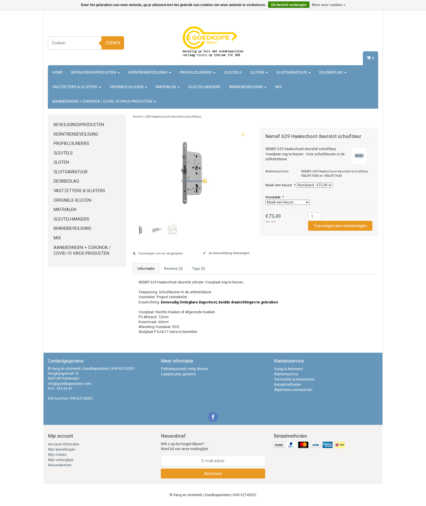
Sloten (257, 72)
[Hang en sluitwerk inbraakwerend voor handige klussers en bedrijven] (213, 42)
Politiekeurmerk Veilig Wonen (184, 369)
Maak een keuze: (280, 185)
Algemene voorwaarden (293, 390)
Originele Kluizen (127, 87)
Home (57, 72)
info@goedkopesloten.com (69, 384)
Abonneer (213, 473)
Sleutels (233, 72)
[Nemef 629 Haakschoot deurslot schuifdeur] (192, 173)
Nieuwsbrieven (60, 465)
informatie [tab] (146, 269)
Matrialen (166, 87)
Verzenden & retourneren (294, 379)
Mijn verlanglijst (60, 460)
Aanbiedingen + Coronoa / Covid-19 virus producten (102, 101)
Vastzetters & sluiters (75, 87)
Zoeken (112, 43)
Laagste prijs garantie (178, 374)
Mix (278, 87)
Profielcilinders (196, 72)
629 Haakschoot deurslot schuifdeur (173, 117)
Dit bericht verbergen (288, 5)
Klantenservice (286, 374)
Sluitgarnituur (292, 72)
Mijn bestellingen (61, 449)
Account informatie (63, 444)
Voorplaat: (274, 197)
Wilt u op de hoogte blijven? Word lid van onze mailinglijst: (185, 446)
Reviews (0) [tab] (173, 269)
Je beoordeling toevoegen (228, 253)
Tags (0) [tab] (198, 269)
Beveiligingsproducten (94, 72)
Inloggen (370, 36)
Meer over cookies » (328, 5)
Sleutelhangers (204, 87)
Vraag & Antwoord (288, 369)
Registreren (367, 42)
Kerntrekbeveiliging (148, 72)
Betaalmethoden (287, 385)
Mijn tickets (57, 455)
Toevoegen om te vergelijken (160, 253)
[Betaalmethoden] (310, 445)
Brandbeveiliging (246, 87)
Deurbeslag (331, 72)
